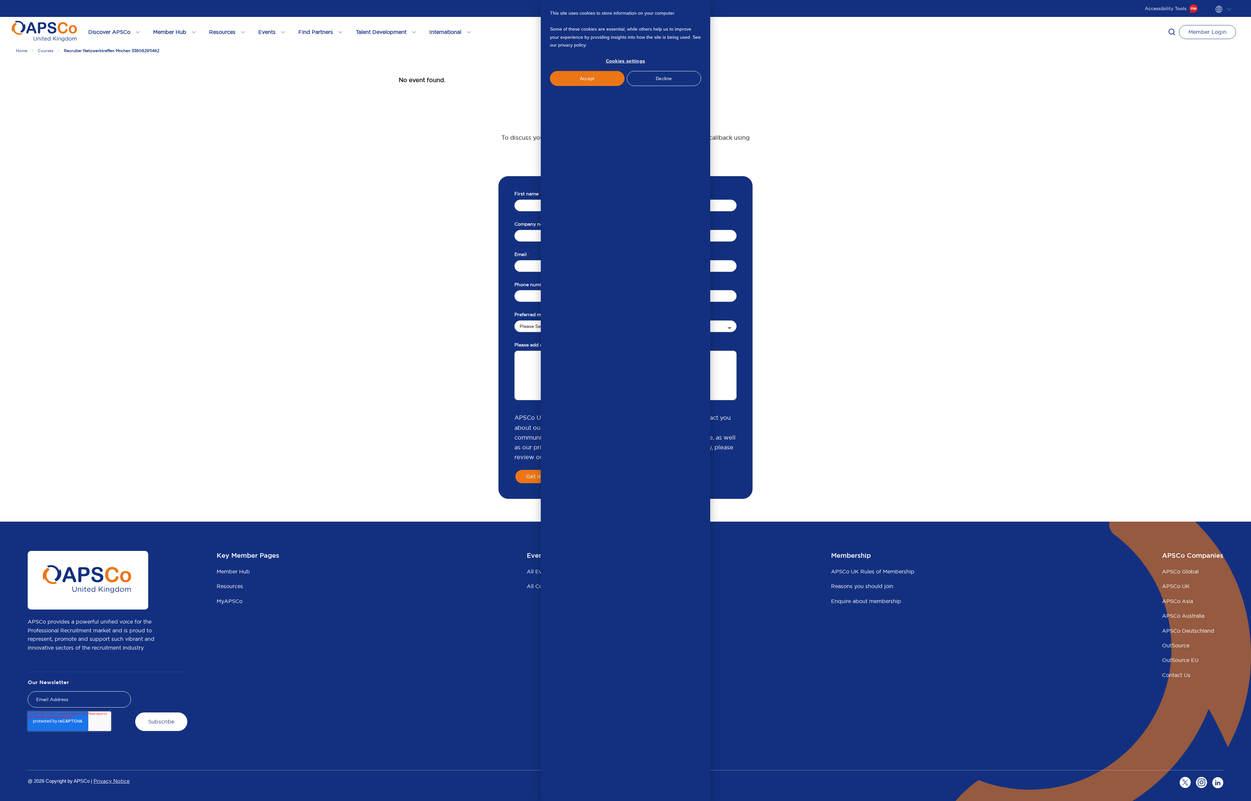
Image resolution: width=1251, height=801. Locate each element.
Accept (587, 78)
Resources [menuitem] (230, 586)
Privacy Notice (111, 781)
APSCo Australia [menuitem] (1183, 615)
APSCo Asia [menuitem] (1177, 601)
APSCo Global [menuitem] (1180, 571)
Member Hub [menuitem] (233, 571)
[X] (1185, 782)
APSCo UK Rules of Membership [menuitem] (872, 571)
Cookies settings (625, 60)
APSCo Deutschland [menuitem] (1188, 630)
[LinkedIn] (1217, 782)
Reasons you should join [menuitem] (862, 586)
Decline (664, 78)
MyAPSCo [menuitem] (229, 601)
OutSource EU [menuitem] (1180, 660)
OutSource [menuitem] (1175, 645)
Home (21, 50)
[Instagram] (1201, 782)
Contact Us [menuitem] (1176, 675)
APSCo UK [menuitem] (1176, 586)
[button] (1172, 32)
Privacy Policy (602, 45)
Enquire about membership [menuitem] (866, 601)
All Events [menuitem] (540, 571)
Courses (45, 50)
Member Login (1207, 32)
